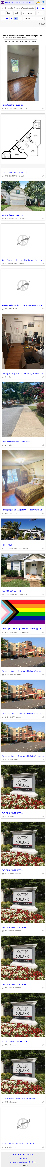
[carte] (20, 18)
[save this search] (43, 8)
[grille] (11, 18)
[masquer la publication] (43, 108)
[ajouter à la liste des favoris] (3, 108)
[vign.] (7, 18)
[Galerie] (16, 18)
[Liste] (3, 18)
